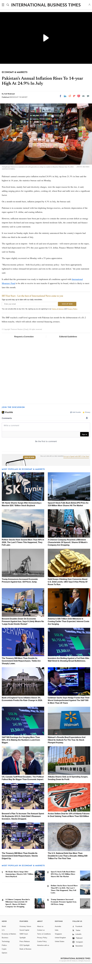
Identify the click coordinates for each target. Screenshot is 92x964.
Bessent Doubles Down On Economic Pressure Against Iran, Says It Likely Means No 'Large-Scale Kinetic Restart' (23, 621)
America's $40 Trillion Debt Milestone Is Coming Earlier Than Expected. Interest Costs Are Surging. (68, 621)
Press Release (25, 941)
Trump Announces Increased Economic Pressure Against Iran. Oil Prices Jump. (64, 901)
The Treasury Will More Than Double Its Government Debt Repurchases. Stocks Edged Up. (20, 855)
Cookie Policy (42, 941)
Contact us (41, 930)
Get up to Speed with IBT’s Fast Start (76, 456)
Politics (4, 945)
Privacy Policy (72, 309)
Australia (58, 926)
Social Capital (24, 930)
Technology (6, 941)
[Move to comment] (88, 96)
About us (40, 926)
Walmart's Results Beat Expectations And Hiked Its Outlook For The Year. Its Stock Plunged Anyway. (66, 740)
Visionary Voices (25, 926)
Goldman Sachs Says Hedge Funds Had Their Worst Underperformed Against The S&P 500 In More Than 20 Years (68, 700)
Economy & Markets (9, 934)
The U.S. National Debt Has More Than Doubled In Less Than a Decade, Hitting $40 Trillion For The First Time (67, 855)
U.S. (3, 930)
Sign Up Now (29, 457)
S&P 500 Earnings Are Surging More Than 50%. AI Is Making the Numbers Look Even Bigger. (21, 740)
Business (5, 938)
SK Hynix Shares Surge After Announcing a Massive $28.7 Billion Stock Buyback (19, 874)
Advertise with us (43, 945)
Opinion (4, 953)
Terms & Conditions (44, 934)
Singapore (58, 934)
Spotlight (23, 938)
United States (59, 941)
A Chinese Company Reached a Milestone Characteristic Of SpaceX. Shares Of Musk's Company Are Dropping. (67, 542)
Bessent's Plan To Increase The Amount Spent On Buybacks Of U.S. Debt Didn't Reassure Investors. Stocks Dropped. (23, 816)
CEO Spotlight (24, 945)
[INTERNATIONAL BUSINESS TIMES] (46, 5)
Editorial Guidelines (68, 337)
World (4, 926)
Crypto (4, 949)
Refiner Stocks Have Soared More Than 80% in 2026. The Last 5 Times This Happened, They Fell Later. (23, 542)
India (56, 930)
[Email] (83, 96)
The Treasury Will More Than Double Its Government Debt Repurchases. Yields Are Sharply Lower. (21, 661)
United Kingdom (60, 938)
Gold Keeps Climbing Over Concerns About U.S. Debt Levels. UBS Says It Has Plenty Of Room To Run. (67, 581)
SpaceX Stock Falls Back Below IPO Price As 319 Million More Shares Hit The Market (63, 874)
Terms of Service (58, 309)
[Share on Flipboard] (74, 96)
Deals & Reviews (25, 949)
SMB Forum (24, 934)
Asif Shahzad (9, 94)
